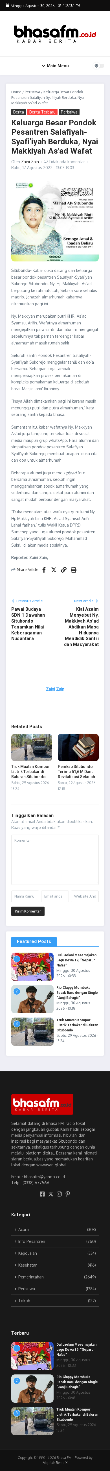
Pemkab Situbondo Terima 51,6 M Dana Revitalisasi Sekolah (76, 771)
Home (16, 92)
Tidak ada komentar (67, 161)
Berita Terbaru (42, 112)
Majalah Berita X (55, 1463)
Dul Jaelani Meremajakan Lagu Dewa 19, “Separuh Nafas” (76, 960)
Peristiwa (32, 92)
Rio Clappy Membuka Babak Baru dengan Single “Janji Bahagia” (77, 993)
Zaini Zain (30, 161)
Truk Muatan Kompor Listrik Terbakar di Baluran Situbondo (30, 771)
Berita (18, 112)
